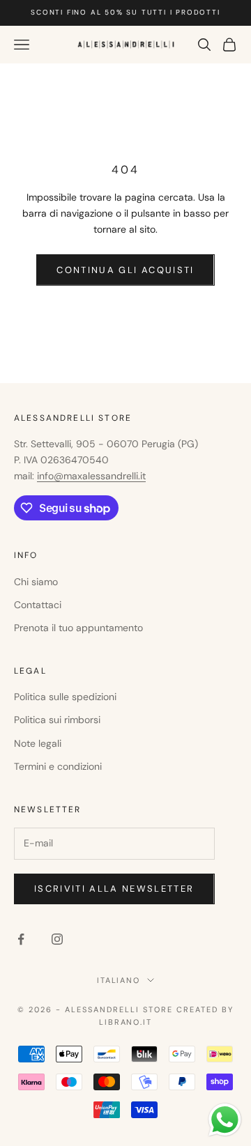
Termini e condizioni (58, 766)
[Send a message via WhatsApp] (225, 1120)
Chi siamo (36, 581)
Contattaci (37, 604)
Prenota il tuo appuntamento (78, 627)
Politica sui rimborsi (57, 719)
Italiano (119, 980)
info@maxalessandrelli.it (91, 476)
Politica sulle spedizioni (65, 696)
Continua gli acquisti (125, 270)
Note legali (37, 743)
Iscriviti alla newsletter (114, 889)
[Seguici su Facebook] (21, 939)
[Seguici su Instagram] (57, 939)
